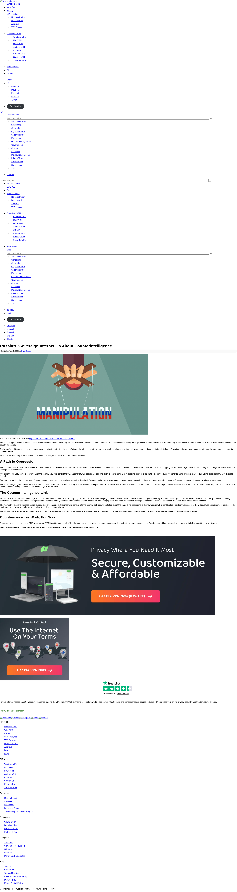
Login (9, 80)
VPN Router (16, 27)
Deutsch (15, 90)
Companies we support (14, 846)
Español (15, 96)
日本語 (14, 100)
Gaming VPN (19, 57)
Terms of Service (11, 873)
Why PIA (11, 7)
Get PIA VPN (15, 106)
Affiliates (8, 801)
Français (15, 86)
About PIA (8, 842)
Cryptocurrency (18, 131)
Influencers (9, 805)
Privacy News (13, 115)
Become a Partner (12, 808)
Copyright (15, 128)
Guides (14, 148)
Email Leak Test (11, 829)
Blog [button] (9, 250)
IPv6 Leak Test (10, 832)
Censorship (16, 125)
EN (9, 83)
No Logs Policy (18, 17)
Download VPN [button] (14, 213)
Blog (9, 70)
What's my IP (10, 822)
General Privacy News (21, 141)
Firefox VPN (9, 784)
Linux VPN (18, 44)
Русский (15, 93)
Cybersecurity (17, 135)
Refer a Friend (10, 798)
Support (10, 73)
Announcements (18, 121)
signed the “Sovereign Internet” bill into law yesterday (52, 438)
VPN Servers (13, 67)
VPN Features (13, 14)
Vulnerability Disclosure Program (18, 811)
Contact (10, 175)
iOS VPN (17, 50)
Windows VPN (19, 37)
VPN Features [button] (13, 194)
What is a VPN (13, 4)
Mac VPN (17, 40)
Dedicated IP (17, 21)
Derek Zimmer (26, 351)
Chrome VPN (19, 54)
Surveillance (16, 165)
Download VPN (14, 34)
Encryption (16, 138)
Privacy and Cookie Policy (15, 876)
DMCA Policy (10, 880)
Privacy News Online (20, 155)
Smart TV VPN (19, 60)
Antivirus (15, 24)
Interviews (15, 152)
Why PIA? (8, 730)
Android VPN (19, 47)
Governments (17, 145)
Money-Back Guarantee (14, 856)
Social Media (17, 162)
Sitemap (8, 849)
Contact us (9, 870)
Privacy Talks (17, 158)
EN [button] (1, 112)
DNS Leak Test (11, 825)
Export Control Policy (13, 883)
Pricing (10, 10)
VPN (13, 168)
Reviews (8, 852)
